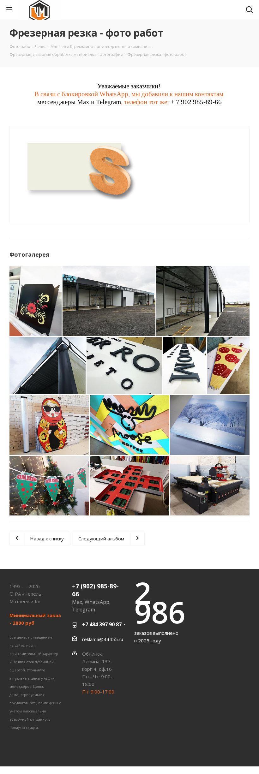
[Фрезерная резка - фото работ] (84, 170)
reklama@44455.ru (102, 639)
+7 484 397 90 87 (102, 624)
